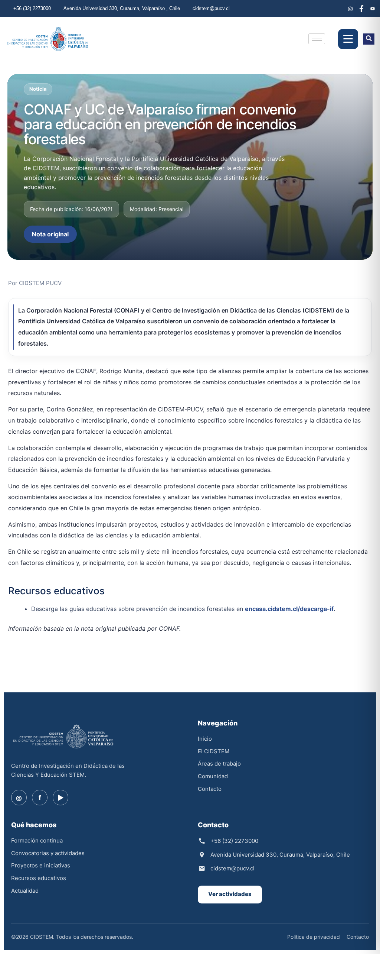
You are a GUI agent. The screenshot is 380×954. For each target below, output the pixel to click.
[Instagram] (350, 8)
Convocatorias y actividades (48, 853)
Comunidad (213, 776)
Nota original (50, 234)
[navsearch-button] (368, 39)
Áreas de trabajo (219, 763)
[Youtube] (372, 8)
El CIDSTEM (213, 751)
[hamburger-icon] (316, 38)
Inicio (205, 738)
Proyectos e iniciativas (40, 865)
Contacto (210, 788)
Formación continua (37, 840)
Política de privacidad (313, 937)
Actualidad (25, 890)
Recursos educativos (38, 878)
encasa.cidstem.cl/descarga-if (289, 608)
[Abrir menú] (348, 39)
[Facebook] (361, 8)
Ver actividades (230, 894)
